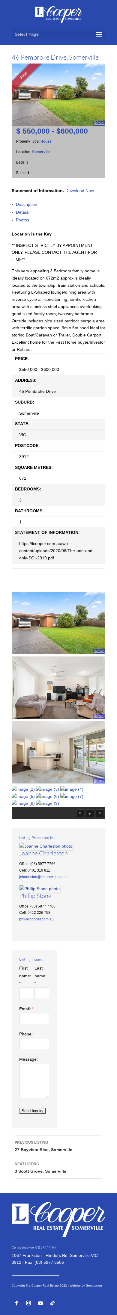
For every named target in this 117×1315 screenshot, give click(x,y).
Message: (28, 1059)
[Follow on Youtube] (40, 1303)
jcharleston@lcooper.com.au (42, 877)
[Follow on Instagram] (28, 1303)
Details (22, 212)
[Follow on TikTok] (52, 1303)
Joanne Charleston (43, 853)
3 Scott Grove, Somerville (40, 1168)
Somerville (41, 152)
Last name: (40, 976)
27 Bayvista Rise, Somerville (43, 1146)
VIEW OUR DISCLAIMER (35, 1273)
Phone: (26, 1034)
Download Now (79, 190)
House (46, 141)
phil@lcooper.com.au (36, 919)
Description (26, 204)
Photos (22, 220)
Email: (26, 1008)
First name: (25, 976)
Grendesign (94, 1285)
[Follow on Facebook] (16, 1303)
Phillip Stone (35, 895)
